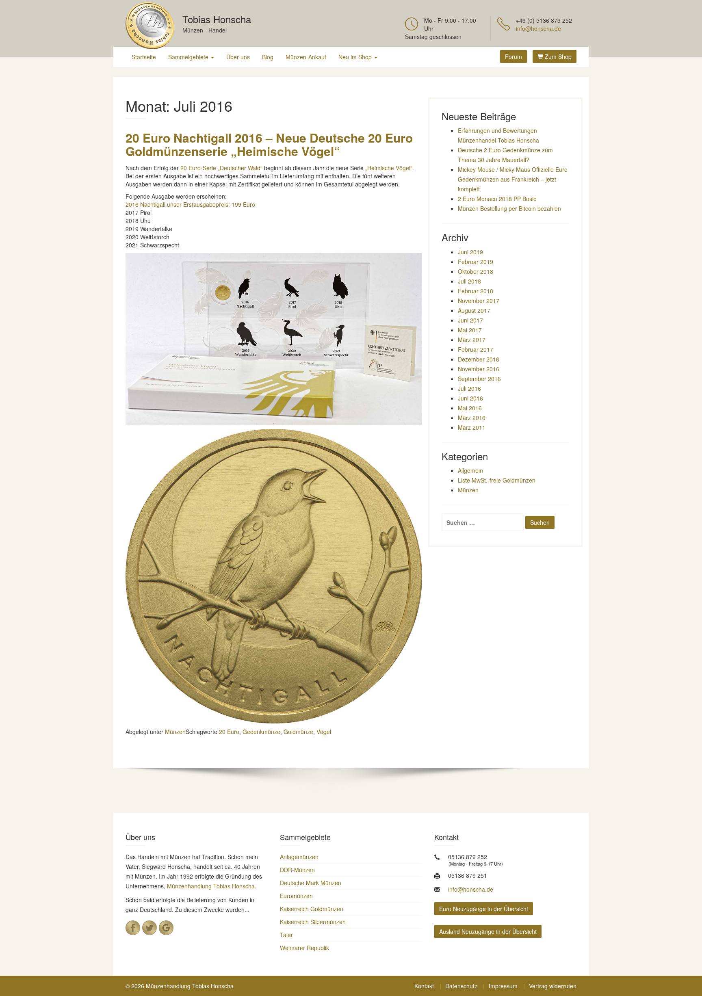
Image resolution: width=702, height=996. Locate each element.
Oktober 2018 (475, 271)
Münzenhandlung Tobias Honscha (211, 886)
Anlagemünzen (299, 857)
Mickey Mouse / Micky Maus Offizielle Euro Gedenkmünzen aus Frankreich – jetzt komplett (513, 179)
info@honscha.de (538, 28)
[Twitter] (149, 927)
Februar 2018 (475, 291)
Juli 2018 (469, 281)
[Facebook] (133, 927)
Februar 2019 (475, 262)
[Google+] (166, 927)
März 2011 (471, 427)
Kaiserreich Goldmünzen (311, 909)
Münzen (175, 732)
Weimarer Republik (304, 948)
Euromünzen (296, 896)
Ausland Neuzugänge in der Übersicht (488, 931)
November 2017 (478, 301)
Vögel (323, 732)
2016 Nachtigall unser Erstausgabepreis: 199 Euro (190, 204)
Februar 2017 (475, 349)
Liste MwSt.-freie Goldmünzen (496, 480)
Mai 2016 (470, 408)
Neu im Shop (355, 57)
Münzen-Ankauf (306, 57)
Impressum (503, 986)
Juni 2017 (470, 320)
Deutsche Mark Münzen (310, 883)
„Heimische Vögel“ (388, 168)
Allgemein (470, 470)
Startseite (144, 57)
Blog (267, 57)
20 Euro (229, 732)
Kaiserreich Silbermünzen (313, 922)
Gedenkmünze (261, 732)
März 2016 (471, 418)
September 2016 (479, 379)
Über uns (238, 57)
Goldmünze (298, 732)
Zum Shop (557, 56)
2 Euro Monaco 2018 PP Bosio (497, 199)
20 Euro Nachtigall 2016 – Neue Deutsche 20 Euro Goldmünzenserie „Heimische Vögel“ (269, 144)
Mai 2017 (470, 330)
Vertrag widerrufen (552, 986)
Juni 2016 (470, 398)
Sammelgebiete (189, 57)
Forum (513, 56)
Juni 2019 (470, 252)
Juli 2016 (469, 388)
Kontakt (424, 986)
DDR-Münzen (297, 870)
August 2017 (474, 310)
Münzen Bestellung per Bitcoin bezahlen (509, 208)
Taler (286, 935)
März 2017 (471, 340)
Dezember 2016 (478, 359)
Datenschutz (461, 986)
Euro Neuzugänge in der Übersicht (483, 909)
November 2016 (478, 369)
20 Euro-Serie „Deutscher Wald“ (222, 168)
